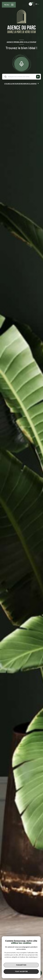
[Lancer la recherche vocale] (21, 63)
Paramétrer (21, 965)
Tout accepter (21, 971)
